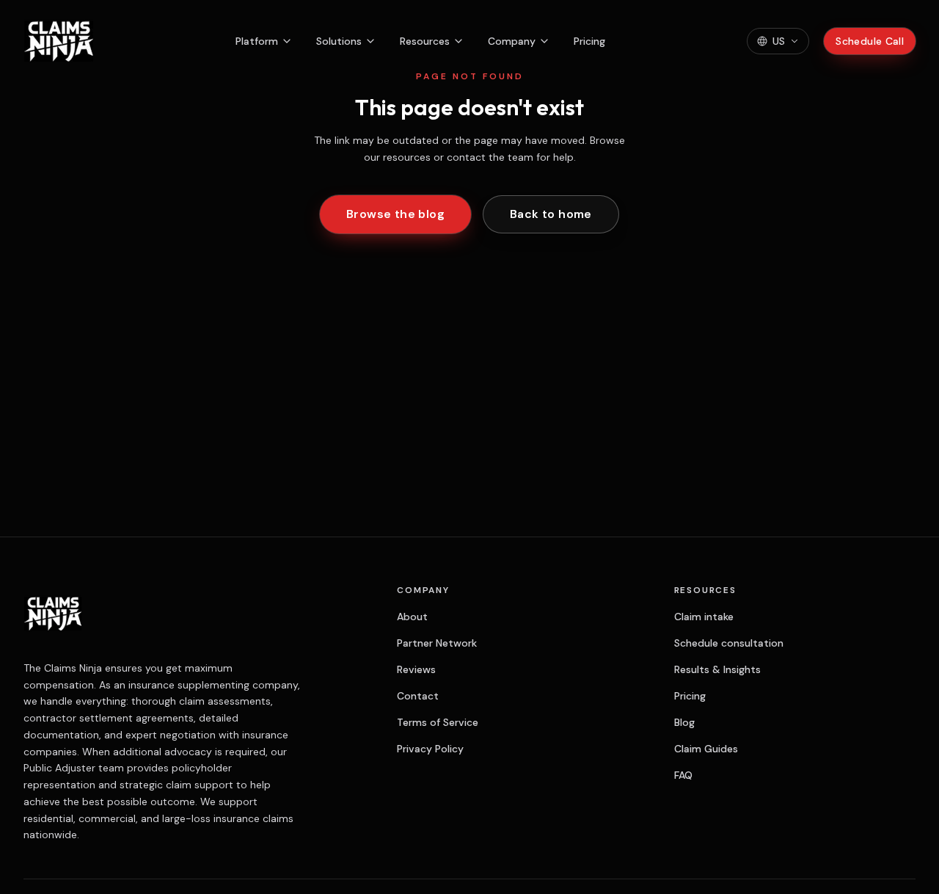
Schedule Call (870, 41)
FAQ (683, 775)
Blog (684, 722)
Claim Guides (706, 748)
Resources (425, 41)
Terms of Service (437, 722)
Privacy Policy (430, 748)
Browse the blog (395, 214)
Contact (418, 695)
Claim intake (704, 616)
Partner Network (437, 643)
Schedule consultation (728, 643)
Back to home (551, 214)
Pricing (589, 41)
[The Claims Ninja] (58, 41)
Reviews (416, 669)
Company (512, 41)
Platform (256, 41)
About (412, 616)
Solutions (339, 41)
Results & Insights (717, 669)
